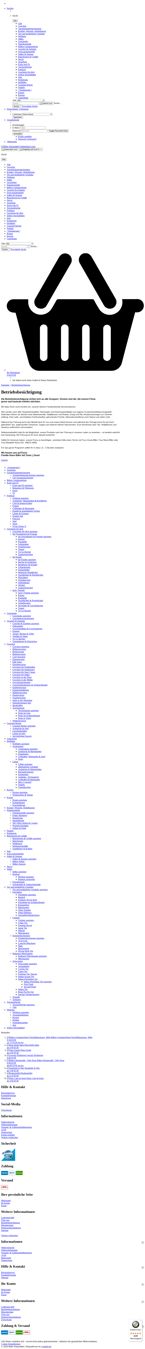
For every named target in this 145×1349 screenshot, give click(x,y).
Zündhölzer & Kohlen (22, 848)
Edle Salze (17, 662)
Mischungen (23, 907)
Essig (14, 490)
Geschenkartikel (19, 731)
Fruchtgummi (18, 882)
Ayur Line (22, 941)
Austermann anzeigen (28, 749)
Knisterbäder (24, 570)
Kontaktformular (8, 1095)
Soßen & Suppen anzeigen (24, 859)
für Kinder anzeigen (27, 559)
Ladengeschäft (7, 1217)
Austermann (17, 746)
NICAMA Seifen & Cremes (25, 823)
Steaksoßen (17, 705)
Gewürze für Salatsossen (23, 669)
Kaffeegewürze (19, 687)
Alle (20, 23)
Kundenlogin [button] (13, 120)
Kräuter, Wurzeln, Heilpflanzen (32, 31)
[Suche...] (46, 103)
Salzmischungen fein (21, 703)
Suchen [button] (10, 8)
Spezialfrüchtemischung (29, 915)
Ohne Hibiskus (25, 912)
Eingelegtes (23, 754)
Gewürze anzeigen (20, 646)
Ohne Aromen (24, 910)
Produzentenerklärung (11, 1228)
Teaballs (16, 997)
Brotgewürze (18, 651)
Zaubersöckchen (25, 554)
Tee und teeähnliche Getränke (31, 34)
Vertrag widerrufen (9, 1137)
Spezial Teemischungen (28, 994)
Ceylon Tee (23, 969)
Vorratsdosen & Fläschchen (24, 641)
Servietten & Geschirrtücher (30, 605)
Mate (20, 946)
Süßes (21, 39)
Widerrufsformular (9, 1124)
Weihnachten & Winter (22, 795)
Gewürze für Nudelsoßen (23, 667)
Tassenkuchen (24, 787)
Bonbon (16, 874)
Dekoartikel (17, 626)
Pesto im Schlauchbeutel (29, 715)
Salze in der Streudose (22, 700)
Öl (13, 493)
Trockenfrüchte (25, 67)
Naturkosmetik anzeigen (23, 813)
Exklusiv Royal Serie (27, 900)
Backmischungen (26, 772)
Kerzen (21, 95)
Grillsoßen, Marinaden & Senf (31, 756)
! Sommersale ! (25, 90)
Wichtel (21, 585)
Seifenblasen (23, 582)
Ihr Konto (5, 1203)
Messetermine (7, 1225)
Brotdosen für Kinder (27, 565)
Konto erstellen (25, 136)
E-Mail (15, 127)
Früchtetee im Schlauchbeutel (31, 902)
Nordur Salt (17, 516)
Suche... (57, 103)
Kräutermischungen (21, 935)
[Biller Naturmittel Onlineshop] (18, 146)
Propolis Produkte (20, 825)
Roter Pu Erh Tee (26, 992)
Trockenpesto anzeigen (28, 710)
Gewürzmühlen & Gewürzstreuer (27, 628)
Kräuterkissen (18, 802)
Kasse (4, 1205)
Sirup (14, 524)
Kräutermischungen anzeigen (31, 938)
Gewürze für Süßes (21, 675)
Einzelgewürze (19, 664)
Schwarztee (17, 961)
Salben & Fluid (19, 828)
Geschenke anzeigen (21, 616)
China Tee (22, 923)
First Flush (28, 984)
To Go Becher (24, 552)
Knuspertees (23, 905)
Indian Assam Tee (26, 976)
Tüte (14, 1007)
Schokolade (23, 544)
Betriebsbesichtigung (10, 1223)
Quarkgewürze (19, 698)
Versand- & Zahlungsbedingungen (16, 1127)
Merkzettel (12, 141)
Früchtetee (17, 892)
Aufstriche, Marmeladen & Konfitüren (29, 501)
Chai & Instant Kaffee (22, 503)
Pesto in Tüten (24, 718)
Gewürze (22, 26)
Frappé (15, 506)
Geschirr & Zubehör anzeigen (25, 623)
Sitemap (4, 1230)
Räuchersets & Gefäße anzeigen (26, 838)
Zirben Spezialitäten (27, 74)
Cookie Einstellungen (10, 1344)
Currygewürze (18, 657)
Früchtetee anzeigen (27, 895)
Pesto (20, 759)
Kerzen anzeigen (19, 792)
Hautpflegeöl (18, 820)
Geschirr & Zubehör (27, 49)
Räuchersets (17, 841)
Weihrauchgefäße (20, 846)
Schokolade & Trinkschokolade (26, 884)
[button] (17, 109)
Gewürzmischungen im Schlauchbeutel (29, 685)
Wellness (22, 36)
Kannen (16, 631)
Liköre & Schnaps (20, 513)
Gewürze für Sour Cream (23, 672)
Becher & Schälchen (27, 562)
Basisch (21, 897)
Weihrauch (17, 843)
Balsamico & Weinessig (23, 488)
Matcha (21, 930)
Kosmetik (22, 541)
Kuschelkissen (18, 805)
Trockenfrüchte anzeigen (23, 1005)
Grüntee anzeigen (26, 920)
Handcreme (17, 818)
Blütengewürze (19, 649)
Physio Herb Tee (25, 951)
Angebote (22, 62)
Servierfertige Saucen (22, 736)
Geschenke (23, 41)
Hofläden (22, 82)
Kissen (21, 92)
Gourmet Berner (25, 85)
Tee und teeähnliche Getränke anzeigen (30, 889)
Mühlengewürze (19, 692)
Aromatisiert (23, 966)
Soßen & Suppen (25, 54)
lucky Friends (18, 590)
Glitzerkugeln (24, 567)
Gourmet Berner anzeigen (24, 726)
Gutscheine (23, 97)
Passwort (16, 130)
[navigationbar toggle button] (9, 149)
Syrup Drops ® (19, 526)
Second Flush (30, 987)
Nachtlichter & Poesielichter (30, 575)
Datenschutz (6, 1132)
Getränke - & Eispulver (28, 777)
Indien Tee (23, 989)
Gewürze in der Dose (22, 677)
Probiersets (23, 80)
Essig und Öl (24, 64)
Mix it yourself (24, 782)
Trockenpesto (18, 708)
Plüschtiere (23, 577)
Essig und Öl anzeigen (22, 485)
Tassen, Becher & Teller (23, 634)
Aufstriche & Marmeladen (29, 751)
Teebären (16, 999)
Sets (14, 1025)
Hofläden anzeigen (20, 744)
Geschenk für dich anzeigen (24, 531)
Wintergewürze (19, 721)
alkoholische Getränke (28, 767)
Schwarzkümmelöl (26, 51)
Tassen (21, 549)
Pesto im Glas (24, 713)
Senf (14, 521)
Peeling (15, 1020)
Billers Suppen (19, 864)
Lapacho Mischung (26, 943)
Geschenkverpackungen (23, 618)
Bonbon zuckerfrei (26, 879)
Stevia (21, 59)
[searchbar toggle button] (41, 149)
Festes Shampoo (19, 815)
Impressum (6, 1098)
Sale (20, 77)
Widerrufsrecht (7, 1122)
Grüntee (16, 918)
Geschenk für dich (26, 72)
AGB (3, 1130)
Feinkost (22, 69)
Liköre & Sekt (18, 733)
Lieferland (17, 114)
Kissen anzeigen (19, 800)
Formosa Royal (25, 925)
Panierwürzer (18, 695)
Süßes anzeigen (19, 871)
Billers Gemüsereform (28, 46)
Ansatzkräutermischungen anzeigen (28, 475)
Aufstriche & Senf (20, 728)
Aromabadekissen (20, 1015)
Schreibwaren (24, 547)
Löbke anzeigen (25, 764)
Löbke (15, 761)
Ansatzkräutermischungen (29, 28)
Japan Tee (22, 928)
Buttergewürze (19, 654)
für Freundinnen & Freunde (24, 534)
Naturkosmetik (24, 44)
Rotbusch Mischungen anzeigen (32, 956)
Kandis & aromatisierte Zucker (26, 511)
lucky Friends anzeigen (28, 593)
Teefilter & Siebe (20, 636)
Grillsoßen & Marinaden (23, 508)
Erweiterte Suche (30, 106)
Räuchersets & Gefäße (28, 57)
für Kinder (17, 557)
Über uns (5, 1220)
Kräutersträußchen (20, 690)
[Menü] (140, 1321)
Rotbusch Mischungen (22, 953)
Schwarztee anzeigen (27, 964)
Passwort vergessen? (27, 139)
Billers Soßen (18, 861)
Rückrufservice (8, 1093)
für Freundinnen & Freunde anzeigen (34, 536)
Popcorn (16, 518)
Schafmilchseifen (20, 1022)
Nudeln (21, 87)
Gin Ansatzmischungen (22, 478)
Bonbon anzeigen (26, 877)
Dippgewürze (18, 659)
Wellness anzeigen (20, 1012)
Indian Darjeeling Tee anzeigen (38, 981)
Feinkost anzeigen (20, 498)
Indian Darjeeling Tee (28, 979)
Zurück (4, 460)
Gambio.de (46, 1346)
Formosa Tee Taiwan (27, 974)
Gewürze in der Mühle (22, 680)
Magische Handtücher (28, 572)
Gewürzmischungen (21, 682)
